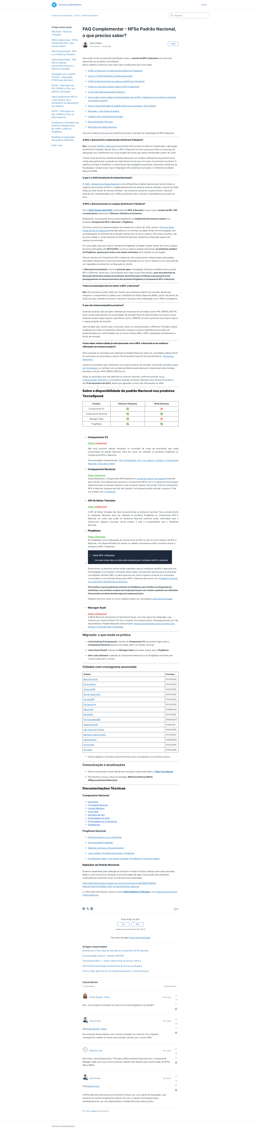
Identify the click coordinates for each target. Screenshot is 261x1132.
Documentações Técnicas (100, 121)
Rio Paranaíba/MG (92, 719)
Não (137, 924)
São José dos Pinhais (93, 729)
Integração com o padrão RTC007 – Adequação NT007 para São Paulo (63, 77)
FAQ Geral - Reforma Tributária (61, 33)
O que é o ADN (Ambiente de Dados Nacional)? (110, 76)
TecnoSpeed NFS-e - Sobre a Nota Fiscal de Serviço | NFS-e (112, 961)
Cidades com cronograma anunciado (105, 116)
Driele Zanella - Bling (99, 997)
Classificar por (170, 986)
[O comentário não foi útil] (176, 1004)
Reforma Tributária (90, 15)
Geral (77, 15)
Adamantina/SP (90, 724)
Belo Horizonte (90, 679)
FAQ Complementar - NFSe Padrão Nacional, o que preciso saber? (65, 43)
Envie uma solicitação (140, 937)
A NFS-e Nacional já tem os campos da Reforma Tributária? (116, 81)
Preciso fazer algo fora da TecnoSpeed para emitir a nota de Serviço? (116, 971)
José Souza (94, 1021)
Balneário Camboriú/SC (94, 734)
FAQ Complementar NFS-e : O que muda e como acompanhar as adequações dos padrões (65, 101)
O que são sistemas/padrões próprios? (106, 92)
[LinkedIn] (91, 909)
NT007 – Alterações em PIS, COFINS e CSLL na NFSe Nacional (63, 114)
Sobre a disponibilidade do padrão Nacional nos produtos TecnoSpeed (122, 106)
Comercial (110, 491)
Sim (123, 924)
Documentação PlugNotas (100, 842)
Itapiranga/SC (90, 739)
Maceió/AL (88, 709)
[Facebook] (84, 909)
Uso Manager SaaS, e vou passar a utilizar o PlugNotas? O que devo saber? (124, 858)
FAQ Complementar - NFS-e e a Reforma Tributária (64, 53)
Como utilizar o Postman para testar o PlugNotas (111, 853)
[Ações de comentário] (176, 1009)
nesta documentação (162, 599)
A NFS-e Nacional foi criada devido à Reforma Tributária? (115, 70)
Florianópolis (89, 704)
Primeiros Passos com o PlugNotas (105, 837)
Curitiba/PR (88, 699)
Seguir (173, 44)
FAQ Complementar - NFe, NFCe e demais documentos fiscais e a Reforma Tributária (64, 64)
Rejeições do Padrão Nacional (102, 127)
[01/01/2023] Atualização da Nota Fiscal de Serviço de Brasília (112, 966)
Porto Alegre (89, 684)
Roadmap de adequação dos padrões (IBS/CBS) (63, 138)
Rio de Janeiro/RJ (91, 694)
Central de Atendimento (62, 15)
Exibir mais (57, 145)
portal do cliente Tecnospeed (151, 478)
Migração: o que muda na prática (103, 111)
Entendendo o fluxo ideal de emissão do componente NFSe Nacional (115, 950)
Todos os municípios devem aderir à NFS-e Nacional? (113, 86)
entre (93, 1111)
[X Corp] (87, 909)
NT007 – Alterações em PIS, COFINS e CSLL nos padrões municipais (63, 88)
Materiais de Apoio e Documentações (106, 848)
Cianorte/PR (89, 689)
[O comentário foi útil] (176, 995)
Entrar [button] (204, 5)
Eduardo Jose (95, 1050)
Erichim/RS (88, 744)
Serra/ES (87, 749)
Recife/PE (88, 714)
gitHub (159, 482)
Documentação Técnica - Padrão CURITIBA (103, 955)
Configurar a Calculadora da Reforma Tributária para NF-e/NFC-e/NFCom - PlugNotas (65, 127)
